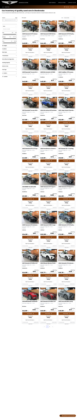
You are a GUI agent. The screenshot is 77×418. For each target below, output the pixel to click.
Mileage (4, 36)
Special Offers (61, 2)
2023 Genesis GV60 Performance (50, 34)
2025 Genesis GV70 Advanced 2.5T (32, 34)
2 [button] (49, 326)
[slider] (2, 34)
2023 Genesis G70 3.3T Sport (30, 148)
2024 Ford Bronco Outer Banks (49, 148)
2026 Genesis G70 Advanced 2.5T (32, 225)
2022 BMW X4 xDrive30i (29, 186)
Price (3, 41)
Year (3, 32)
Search (3, 17)
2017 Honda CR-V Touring (65, 148)
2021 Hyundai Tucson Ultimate (31, 110)
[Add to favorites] (37, 21)
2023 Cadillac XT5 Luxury (65, 72)
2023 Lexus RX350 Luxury (65, 301)
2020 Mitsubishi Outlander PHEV (31, 301)
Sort (62, 17)
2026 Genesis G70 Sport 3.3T (66, 186)
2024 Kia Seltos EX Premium (48, 110)
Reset (16, 17)
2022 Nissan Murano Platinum (49, 263)
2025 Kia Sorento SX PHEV (47, 72)
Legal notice (30, 56)
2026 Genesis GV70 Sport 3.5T (49, 186)
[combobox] (9, 26)
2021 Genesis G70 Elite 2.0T (30, 263)
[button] (53, 326)
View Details (29, 46)
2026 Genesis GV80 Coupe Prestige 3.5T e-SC (53, 225)
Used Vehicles (52, 2)
